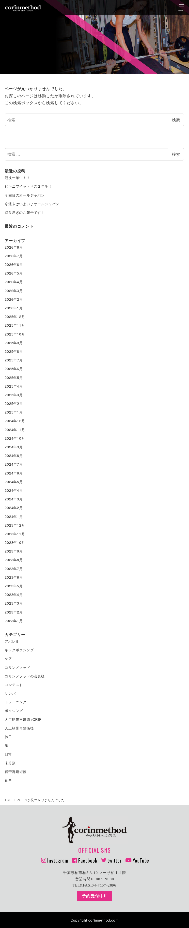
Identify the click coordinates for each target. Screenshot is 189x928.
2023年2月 (14, 612)
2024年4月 (14, 490)
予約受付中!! (94, 896)
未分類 (10, 762)
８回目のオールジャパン (25, 195)
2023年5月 (14, 585)
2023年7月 (14, 568)
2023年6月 (14, 577)
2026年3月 (14, 290)
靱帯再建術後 (16, 771)
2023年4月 (14, 594)
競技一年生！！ (17, 177)
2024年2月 (14, 507)
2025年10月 (15, 334)
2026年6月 (14, 264)
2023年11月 (15, 533)
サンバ (10, 693)
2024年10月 (15, 438)
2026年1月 (14, 307)
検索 (176, 119)
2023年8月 (14, 559)
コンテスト (14, 684)
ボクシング (14, 710)
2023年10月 (15, 542)
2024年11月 (15, 429)
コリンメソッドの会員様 (25, 675)
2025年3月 (14, 394)
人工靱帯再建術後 (19, 728)
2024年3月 (14, 498)
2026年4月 (14, 281)
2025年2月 (14, 403)
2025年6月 (14, 368)
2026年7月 (14, 255)
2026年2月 (14, 299)
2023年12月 (15, 525)
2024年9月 (14, 446)
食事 (8, 780)
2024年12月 (15, 420)
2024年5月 (14, 481)
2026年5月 (14, 273)
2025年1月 (14, 412)
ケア (8, 658)
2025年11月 (15, 325)
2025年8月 (14, 351)
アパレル (12, 641)
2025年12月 (15, 316)
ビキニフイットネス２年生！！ (30, 186)
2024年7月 (14, 464)
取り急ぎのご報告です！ (25, 212)
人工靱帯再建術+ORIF (23, 719)
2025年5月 (14, 377)
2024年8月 (14, 455)
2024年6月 (14, 473)
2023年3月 (14, 603)
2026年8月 (14, 247)
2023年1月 (14, 620)
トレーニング (16, 701)
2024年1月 (14, 516)
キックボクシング (19, 649)
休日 (8, 736)
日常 (8, 753)
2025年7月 (14, 359)
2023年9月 (14, 551)
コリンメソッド (17, 667)
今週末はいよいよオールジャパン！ (34, 203)
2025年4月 (14, 386)
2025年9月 (14, 342)
